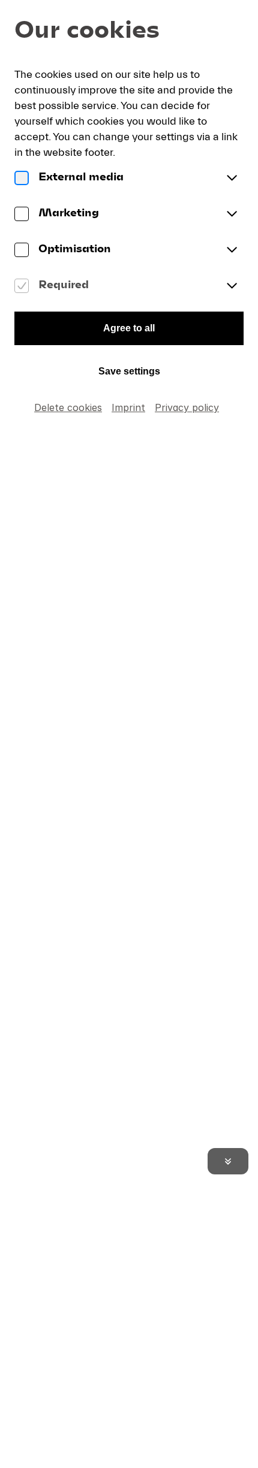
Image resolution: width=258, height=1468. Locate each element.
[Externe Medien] (21, 178)
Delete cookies (68, 407)
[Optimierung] (21, 250)
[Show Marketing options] (232, 214)
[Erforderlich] (21, 286)
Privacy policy (187, 407)
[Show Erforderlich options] (232, 286)
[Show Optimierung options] (232, 250)
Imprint (128, 407)
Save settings (129, 371)
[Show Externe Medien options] (232, 179)
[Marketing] (21, 214)
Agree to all (129, 328)
